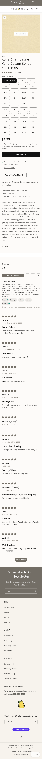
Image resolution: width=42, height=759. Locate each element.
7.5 (5, 115)
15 (33, 133)
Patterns (7, 622)
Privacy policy (30, 748)
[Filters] (33, 275)
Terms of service (16, 751)
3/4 (5, 86)
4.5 (24, 104)
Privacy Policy (9, 664)
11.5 (5, 127)
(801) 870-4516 (18, 694)
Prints (6, 617)
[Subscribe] (35, 591)
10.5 (24, 121)
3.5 (33, 98)
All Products (9, 608)
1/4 (22, 80)
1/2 (31, 80)
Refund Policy (9, 674)
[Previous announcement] (4, 2)
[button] (4, 9)
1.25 (24, 86)
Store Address (9, 167)
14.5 (24, 133)
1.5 (33, 86)
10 (15, 121)
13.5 (5, 133)
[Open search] (27, 275)
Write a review (13, 275)
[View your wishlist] (32, 9)
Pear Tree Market (19, 745)
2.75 (5, 98)
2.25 (24, 92)
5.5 (5, 110)
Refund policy (19, 748)
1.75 (5, 92)
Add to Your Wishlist (12, 175)
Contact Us (8, 636)
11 (33, 121)
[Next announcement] (38, 2)
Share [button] (6, 247)
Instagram (8, 650)
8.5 (24, 115)
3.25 (24, 98)
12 (15, 127)
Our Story (8, 641)
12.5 (24, 127)
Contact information (22, 754)
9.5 (5, 121)
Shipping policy (28, 751)
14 (15, 133)
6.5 (24, 110)
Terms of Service (10, 678)
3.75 (5, 104)
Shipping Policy (10, 669)
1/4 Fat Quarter (9, 80)
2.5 (33, 92)
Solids (6, 612)
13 (33, 127)
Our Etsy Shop (10, 646)
